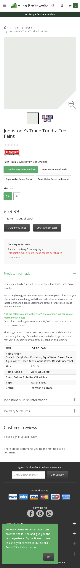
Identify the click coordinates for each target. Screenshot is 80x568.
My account (61, 5)
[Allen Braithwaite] (29, 6)
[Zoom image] (72, 105)
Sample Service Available (41, 14)
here (22, 325)
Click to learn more (25, 547)
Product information (18, 274)
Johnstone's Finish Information (25, 400)
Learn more (14, 257)
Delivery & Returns (17, 411)
